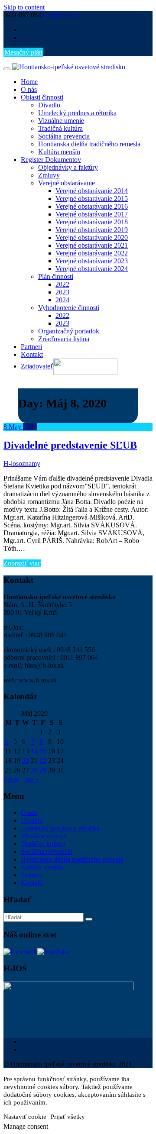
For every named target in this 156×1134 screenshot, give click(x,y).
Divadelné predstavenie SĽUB (70, 445)
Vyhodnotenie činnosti (68, 307)
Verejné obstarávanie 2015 (91, 198)
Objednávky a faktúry (68, 167)
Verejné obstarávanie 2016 (91, 206)
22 (42, 760)
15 (42, 751)
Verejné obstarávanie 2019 (91, 229)
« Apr (11, 779)
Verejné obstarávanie (66, 183)
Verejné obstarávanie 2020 (91, 237)
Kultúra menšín (59, 151)
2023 (62, 292)
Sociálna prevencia (64, 136)
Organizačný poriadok (68, 331)
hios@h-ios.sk (60, 15)
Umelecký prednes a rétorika (77, 112)
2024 (62, 300)
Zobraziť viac (22, 563)
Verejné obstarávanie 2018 (91, 222)
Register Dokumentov (51, 159)
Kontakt (32, 354)
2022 (62, 284)
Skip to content (24, 7)
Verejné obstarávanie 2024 (91, 268)
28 (34, 770)
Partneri (31, 346)
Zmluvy (49, 175)
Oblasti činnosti (42, 97)
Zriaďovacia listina (63, 338)
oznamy (29, 463)
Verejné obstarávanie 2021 (91, 245)
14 (34, 751)
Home (29, 81)
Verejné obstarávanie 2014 (91, 190)
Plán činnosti (55, 276)
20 (25, 760)
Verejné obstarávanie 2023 (91, 261)
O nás (29, 89)
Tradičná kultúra (60, 128)
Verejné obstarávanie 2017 (91, 214)
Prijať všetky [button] (68, 1116)
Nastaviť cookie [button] (24, 1116)
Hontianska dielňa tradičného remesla (89, 144)
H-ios (11, 463)
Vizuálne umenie (61, 120)
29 (42, 770)
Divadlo (49, 105)
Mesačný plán (23, 52)
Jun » (31, 779)
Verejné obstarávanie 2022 (91, 253)
